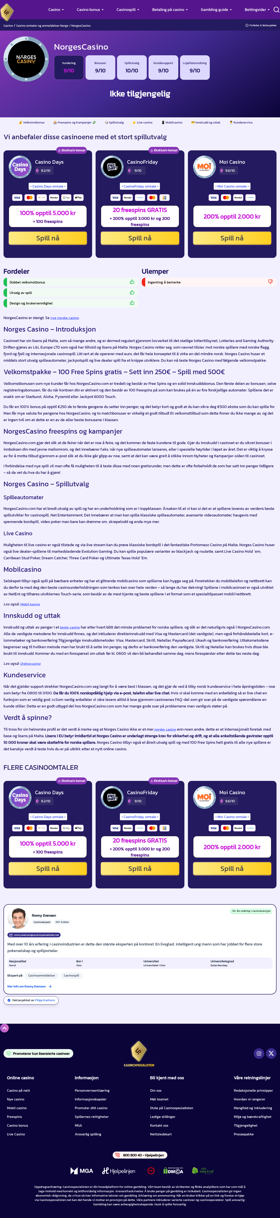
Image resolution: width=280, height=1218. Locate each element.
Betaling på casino (168, 9)
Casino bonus (88, 9)
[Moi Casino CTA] (204, 167)
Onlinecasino (30, 663)
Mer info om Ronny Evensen (26, 986)
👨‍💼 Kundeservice (241, 122)
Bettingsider (255, 9)
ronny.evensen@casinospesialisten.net (36, 935)
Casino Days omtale (48, 186)
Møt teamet (159, 1099)
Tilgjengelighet (245, 1125)
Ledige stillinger (162, 1116)
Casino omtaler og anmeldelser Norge (42, 25)
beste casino (70, 627)
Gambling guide (214, 9)
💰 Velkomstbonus (32, 122)
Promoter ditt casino (91, 1107)
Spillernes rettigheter (92, 1116)
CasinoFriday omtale (140, 186)
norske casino (165, 729)
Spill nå (48, 238)
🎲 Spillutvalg (114, 122)
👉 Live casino (142, 122)
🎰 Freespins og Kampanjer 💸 (74, 122)
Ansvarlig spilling (88, 1134)
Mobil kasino (30, 604)
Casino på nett (18, 1090)
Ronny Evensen (44, 915)
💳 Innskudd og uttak (205, 122)
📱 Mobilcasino (171, 122)
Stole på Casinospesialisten (171, 1107)
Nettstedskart (161, 1134)
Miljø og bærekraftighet (252, 1116)
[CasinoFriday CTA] (112, 167)
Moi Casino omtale (232, 186)
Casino (54, 9)
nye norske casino (65, 317)
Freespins (14, 1116)
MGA (78, 1125)
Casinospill (126, 9)
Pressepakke (244, 1134)
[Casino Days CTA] (20, 167)
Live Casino (16, 1134)
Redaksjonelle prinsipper (253, 1090)
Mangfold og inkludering (253, 1107)
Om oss (155, 1090)
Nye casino (15, 1099)
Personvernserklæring (92, 1090)
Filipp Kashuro (45, 1000)
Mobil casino (17, 1107)
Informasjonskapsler (91, 1099)
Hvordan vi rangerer (249, 1099)
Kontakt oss (159, 1125)
